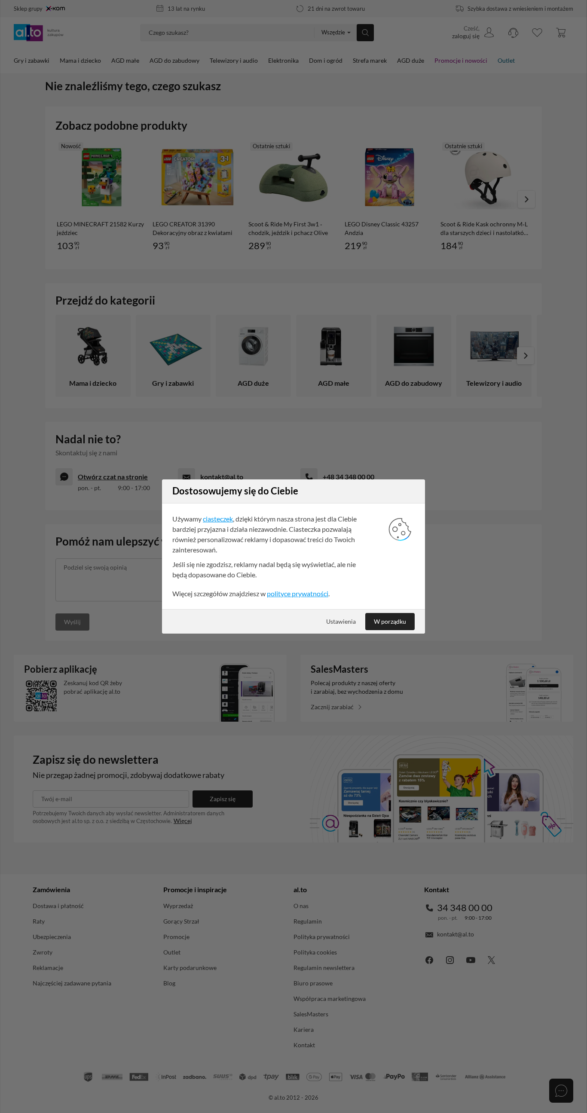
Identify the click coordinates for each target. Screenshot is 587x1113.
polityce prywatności (297, 593)
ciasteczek (218, 519)
